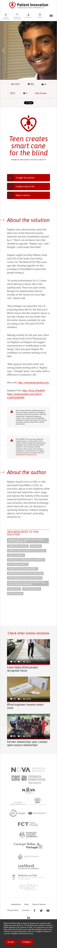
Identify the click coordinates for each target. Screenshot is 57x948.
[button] (3, 50)
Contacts (25, 910)
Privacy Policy (12, 910)
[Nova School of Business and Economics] (28, 790)
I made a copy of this (25, 186)
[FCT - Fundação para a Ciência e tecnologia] (28, 824)
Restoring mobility (17, 564)
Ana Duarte (25, 160)
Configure (26, 942)
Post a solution (5, 18)
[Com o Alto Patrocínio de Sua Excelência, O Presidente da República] (29, 801)
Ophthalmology (32, 589)
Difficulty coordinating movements (26, 560)
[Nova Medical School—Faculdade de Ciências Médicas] (28, 769)
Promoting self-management (22, 569)
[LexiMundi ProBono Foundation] (28, 866)
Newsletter (16, 904)
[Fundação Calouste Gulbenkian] (28, 834)
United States (15, 593)
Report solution (23, 195)
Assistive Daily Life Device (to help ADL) (26, 551)
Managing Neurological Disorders (25, 573)
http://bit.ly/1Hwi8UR (33, 390)
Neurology (13, 589)
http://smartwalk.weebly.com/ (33, 382)
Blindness (35, 546)
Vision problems (16, 555)
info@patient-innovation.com (26, 454)
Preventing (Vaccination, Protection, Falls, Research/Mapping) (27, 583)
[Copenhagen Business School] (28, 779)
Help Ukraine (41, 93)
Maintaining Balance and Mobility (24, 578)
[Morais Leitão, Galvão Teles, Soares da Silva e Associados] (28, 877)
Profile (28, 17)
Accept (10, 942)
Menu (40, 17)
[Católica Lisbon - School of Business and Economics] (28, 887)
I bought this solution (25, 178)
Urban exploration (17, 546)
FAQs (26, 904)
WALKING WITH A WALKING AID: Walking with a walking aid (26, 541)
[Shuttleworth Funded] (28, 856)
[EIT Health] (29, 813)
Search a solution (17, 18)
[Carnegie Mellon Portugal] (28, 845)
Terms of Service (39, 904)
